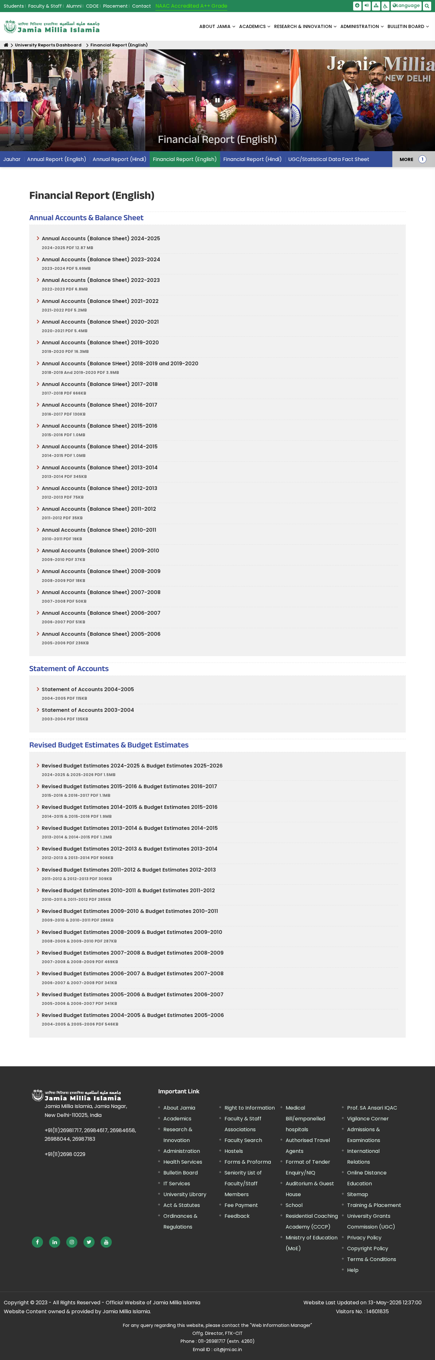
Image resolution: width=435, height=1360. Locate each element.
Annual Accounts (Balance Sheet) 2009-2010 (100, 550)
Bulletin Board (180, 1172)
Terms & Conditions (371, 1259)
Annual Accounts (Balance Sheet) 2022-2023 (101, 280)
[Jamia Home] (76, 1095)
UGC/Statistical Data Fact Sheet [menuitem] (328, 159)
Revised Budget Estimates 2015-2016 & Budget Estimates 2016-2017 (129, 786)
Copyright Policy (367, 1248)
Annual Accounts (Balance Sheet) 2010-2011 (99, 530)
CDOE (92, 6)
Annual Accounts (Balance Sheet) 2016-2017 (99, 405)
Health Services (182, 1162)
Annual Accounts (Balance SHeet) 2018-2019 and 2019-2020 (120, 363)
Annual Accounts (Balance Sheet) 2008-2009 (101, 571)
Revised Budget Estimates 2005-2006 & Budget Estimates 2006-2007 (133, 994)
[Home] (6, 45)
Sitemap (357, 1194)
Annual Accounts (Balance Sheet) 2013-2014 (100, 467)
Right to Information (250, 1107)
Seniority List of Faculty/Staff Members (243, 1183)
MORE (406, 159)
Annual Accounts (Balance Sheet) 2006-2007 (101, 613)
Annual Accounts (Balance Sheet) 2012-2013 (99, 488)
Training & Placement (374, 1205)
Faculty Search (243, 1140)
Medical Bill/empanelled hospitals (305, 1118)
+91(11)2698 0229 (65, 1154)
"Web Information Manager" (281, 1325)
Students (14, 6)
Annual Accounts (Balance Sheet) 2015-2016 (99, 426)
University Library (184, 1194)
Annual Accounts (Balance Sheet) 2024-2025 (101, 238)
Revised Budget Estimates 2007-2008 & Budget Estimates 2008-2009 (133, 953)
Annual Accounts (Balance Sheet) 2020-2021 (100, 322)
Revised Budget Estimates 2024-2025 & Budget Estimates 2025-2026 (132, 765)
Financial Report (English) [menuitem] (185, 159)
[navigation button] (24, 103)
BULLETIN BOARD (406, 26)
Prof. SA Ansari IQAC (372, 1107)
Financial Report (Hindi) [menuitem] (252, 159)
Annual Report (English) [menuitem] (56, 159)
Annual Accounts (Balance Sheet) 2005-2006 (101, 634)
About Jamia (215, 26)
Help (353, 1270)
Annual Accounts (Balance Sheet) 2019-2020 (100, 342)
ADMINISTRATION (359, 26)
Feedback (237, 1216)
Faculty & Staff (45, 6)
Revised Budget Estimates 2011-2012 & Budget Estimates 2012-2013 (129, 869)
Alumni (74, 6)
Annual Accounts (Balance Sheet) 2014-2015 (100, 446)
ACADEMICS (252, 26)
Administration (181, 1151)
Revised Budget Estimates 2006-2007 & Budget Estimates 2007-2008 (133, 973)
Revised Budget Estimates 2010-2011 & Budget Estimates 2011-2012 (128, 890)
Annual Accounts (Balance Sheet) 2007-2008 (101, 592)
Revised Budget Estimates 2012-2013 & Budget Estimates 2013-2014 (130, 848)
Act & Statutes (181, 1205)
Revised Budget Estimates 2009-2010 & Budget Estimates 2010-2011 (130, 911)
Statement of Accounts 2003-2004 (88, 710)
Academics (177, 1118)
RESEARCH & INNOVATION (303, 26)
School (294, 1205)
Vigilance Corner (368, 1118)
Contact (141, 6)
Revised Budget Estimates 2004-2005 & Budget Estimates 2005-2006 (133, 1015)
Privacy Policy (364, 1237)
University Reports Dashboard (48, 45)
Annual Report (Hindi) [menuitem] (119, 159)
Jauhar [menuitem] (12, 159)
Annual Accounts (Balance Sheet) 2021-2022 (100, 301)
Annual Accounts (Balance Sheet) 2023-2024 (101, 259)
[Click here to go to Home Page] (51, 26)
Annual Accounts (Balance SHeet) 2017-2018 (100, 384)
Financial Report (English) (119, 45)
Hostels (234, 1151)
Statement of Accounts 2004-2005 (88, 689)
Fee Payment (241, 1205)
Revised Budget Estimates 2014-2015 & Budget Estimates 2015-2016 (130, 807)
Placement (115, 6)
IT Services (176, 1183)
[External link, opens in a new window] (37, 1242)
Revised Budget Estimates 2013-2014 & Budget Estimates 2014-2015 (130, 828)
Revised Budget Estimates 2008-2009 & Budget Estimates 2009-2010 (132, 932)
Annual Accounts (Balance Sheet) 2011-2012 (99, 509)
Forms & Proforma (248, 1162)
